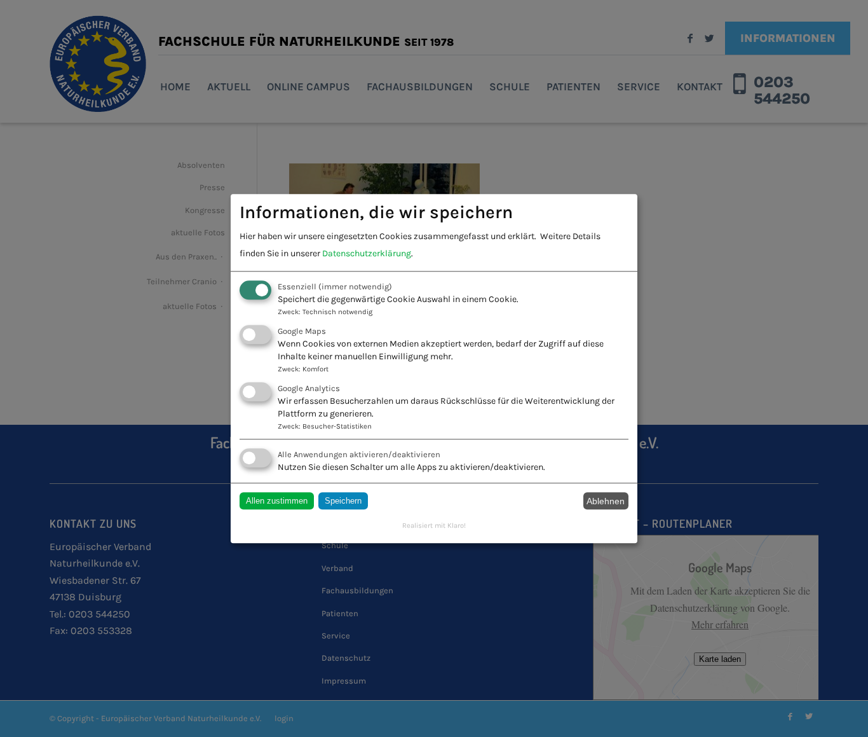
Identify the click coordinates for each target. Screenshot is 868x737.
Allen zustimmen (277, 501)
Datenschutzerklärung (366, 253)
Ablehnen (606, 501)
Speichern (343, 501)
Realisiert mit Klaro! (434, 525)
